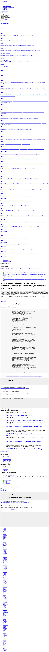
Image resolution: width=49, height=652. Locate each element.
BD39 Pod (3, 251)
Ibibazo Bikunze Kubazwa (8, 7)
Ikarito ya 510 (6, 456)
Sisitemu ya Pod (6, 461)
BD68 (2, 131)
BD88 (2, 120)
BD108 (2, 70)
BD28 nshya (4, 151)
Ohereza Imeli (3, 489)
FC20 (2, 33)
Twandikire (5, 8)
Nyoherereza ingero (4, 11)
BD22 (2, 235)
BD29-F (3, 161)
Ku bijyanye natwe (7, 6)
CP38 (2, 28)
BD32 (2, 171)
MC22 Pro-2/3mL (5, 53)
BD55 (2, 213)
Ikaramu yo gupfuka (7, 457)
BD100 (2, 92)
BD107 (2, 75)
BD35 (2, 181)
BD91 (2, 109)
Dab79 (2, 64)
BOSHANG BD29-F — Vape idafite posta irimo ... (19, 415)
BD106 (2, 80)
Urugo (4, 3)
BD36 (2, 187)
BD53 (2, 208)
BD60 (2, 229)
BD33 (2, 176)
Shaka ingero (3, 301)
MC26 (2, 58)
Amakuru (5, 9)
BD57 (2, 141)
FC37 (2, 43)
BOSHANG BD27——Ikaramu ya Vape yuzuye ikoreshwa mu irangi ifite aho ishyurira (24, 376)
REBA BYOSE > (4, 19)
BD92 (2, 104)
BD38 (2, 193)
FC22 (2, 38)
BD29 (2, 156)
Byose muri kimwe (7, 261)
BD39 (2, 203)
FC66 (2, 48)
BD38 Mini (3, 198)
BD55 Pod (3, 256)
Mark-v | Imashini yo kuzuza (12, 374)
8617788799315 (4, 490)
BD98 (2, 98)
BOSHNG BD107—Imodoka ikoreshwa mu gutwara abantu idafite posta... (25, 449)
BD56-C (3, 224)
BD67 (2, 136)
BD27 (2, 240)
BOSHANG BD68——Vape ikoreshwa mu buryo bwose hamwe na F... (24, 420)
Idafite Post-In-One (7, 460)
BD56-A (3, 219)
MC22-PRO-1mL (5, 23)
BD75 (2, 126)
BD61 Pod (3, 246)
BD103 (2, 86)
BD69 (2, 115)
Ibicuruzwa (5, 4)
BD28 (2, 146)
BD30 (2, 166)
